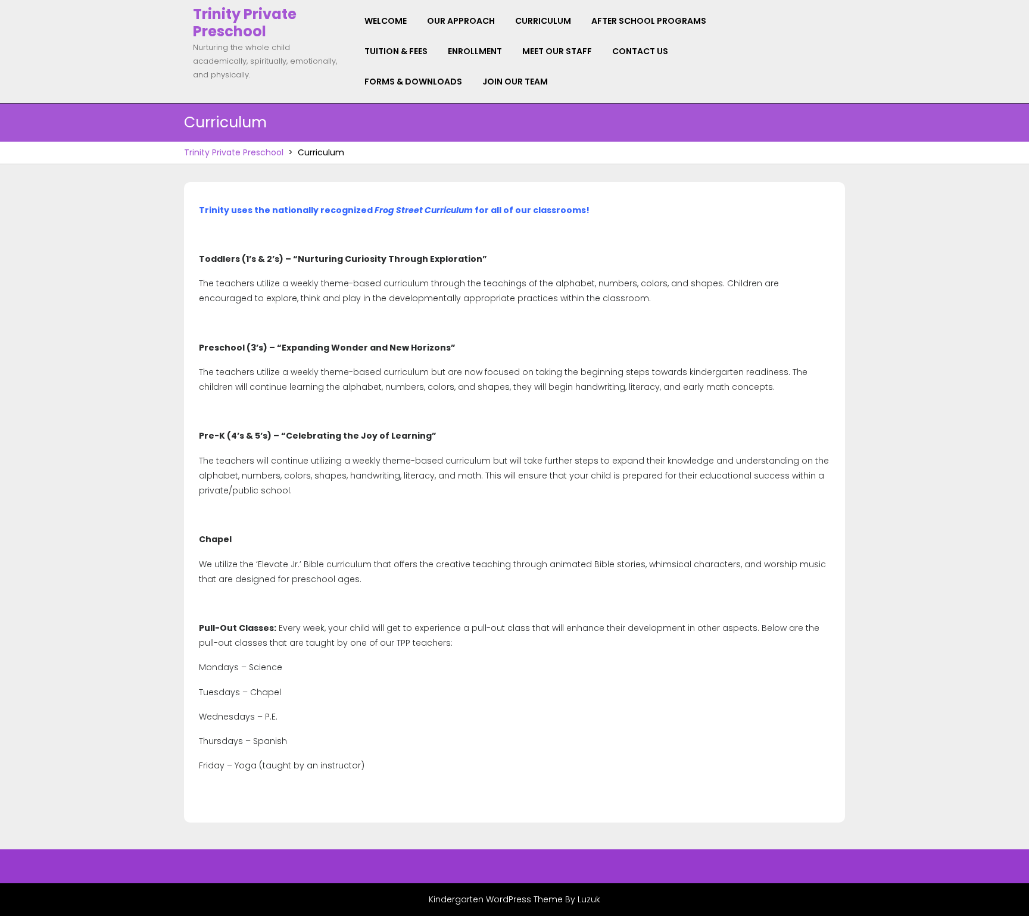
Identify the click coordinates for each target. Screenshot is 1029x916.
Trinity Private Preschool (245, 22)
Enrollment (475, 51)
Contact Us (640, 51)
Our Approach (461, 21)
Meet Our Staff (557, 51)
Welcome (385, 21)
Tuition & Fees (396, 51)
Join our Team (515, 81)
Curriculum (543, 21)
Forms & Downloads (413, 81)
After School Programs (648, 21)
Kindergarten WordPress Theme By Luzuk (514, 899)
